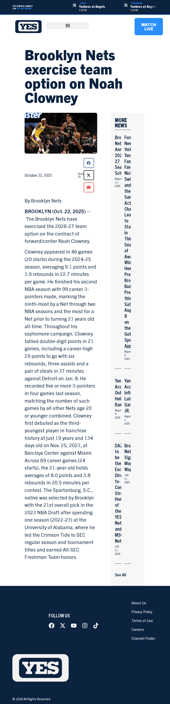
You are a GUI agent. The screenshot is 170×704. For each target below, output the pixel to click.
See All (120, 574)
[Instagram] (85, 625)
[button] (67, 25)
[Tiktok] (96, 625)
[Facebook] (51, 625)
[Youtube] (74, 625)
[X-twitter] (63, 625)
